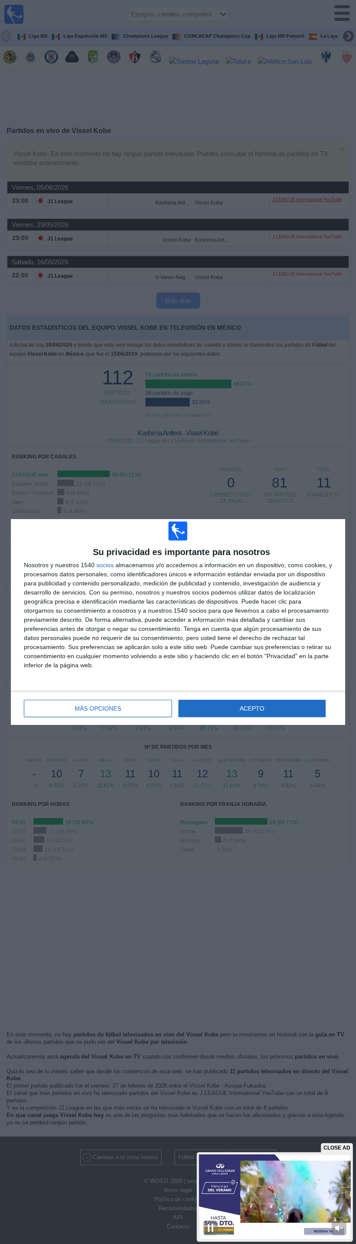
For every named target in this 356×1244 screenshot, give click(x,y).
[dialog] (178, 622)
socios (105, 565)
